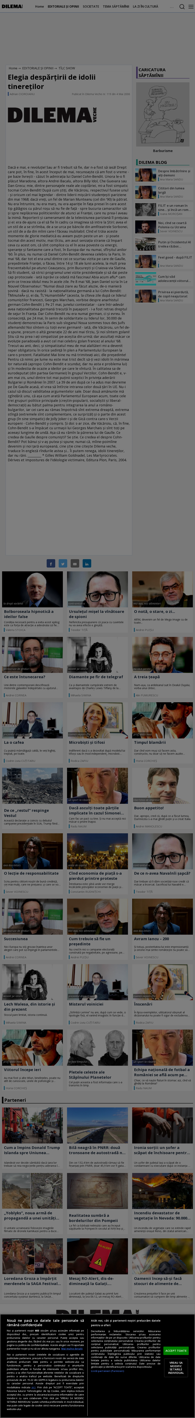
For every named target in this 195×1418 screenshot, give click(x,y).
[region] (97, 1366)
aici (33, 1387)
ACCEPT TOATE (176, 1350)
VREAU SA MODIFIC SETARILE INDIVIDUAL (176, 1368)
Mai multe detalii (72, 1348)
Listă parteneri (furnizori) (107, 1371)
